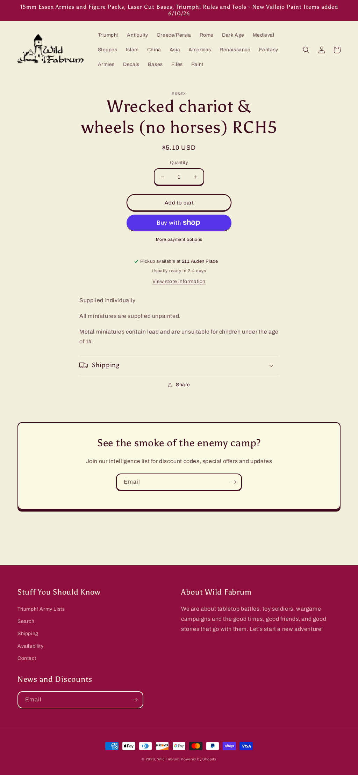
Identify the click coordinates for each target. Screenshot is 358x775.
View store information (179, 281)
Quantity (179, 162)
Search (26, 621)
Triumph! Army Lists (41, 609)
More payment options (179, 239)
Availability (30, 646)
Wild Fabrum (168, 759)
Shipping (27, 633)
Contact (26, 658)
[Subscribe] (233, 482)
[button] (306, 50)
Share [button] (183, 384)
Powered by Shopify (198, 759)
